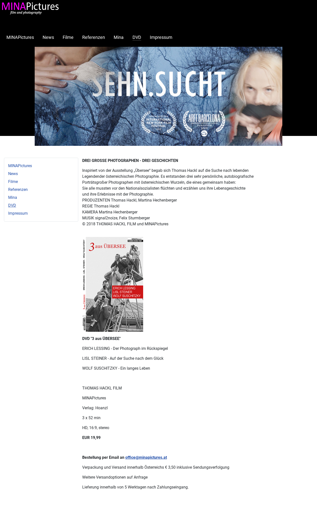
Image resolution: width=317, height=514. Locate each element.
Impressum (161, 37)
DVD (136, 37)
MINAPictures (20, 37)
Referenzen (93, 37)
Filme (68, 37)
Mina (119, 37)
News (48, 37)
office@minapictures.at (146, 457)
